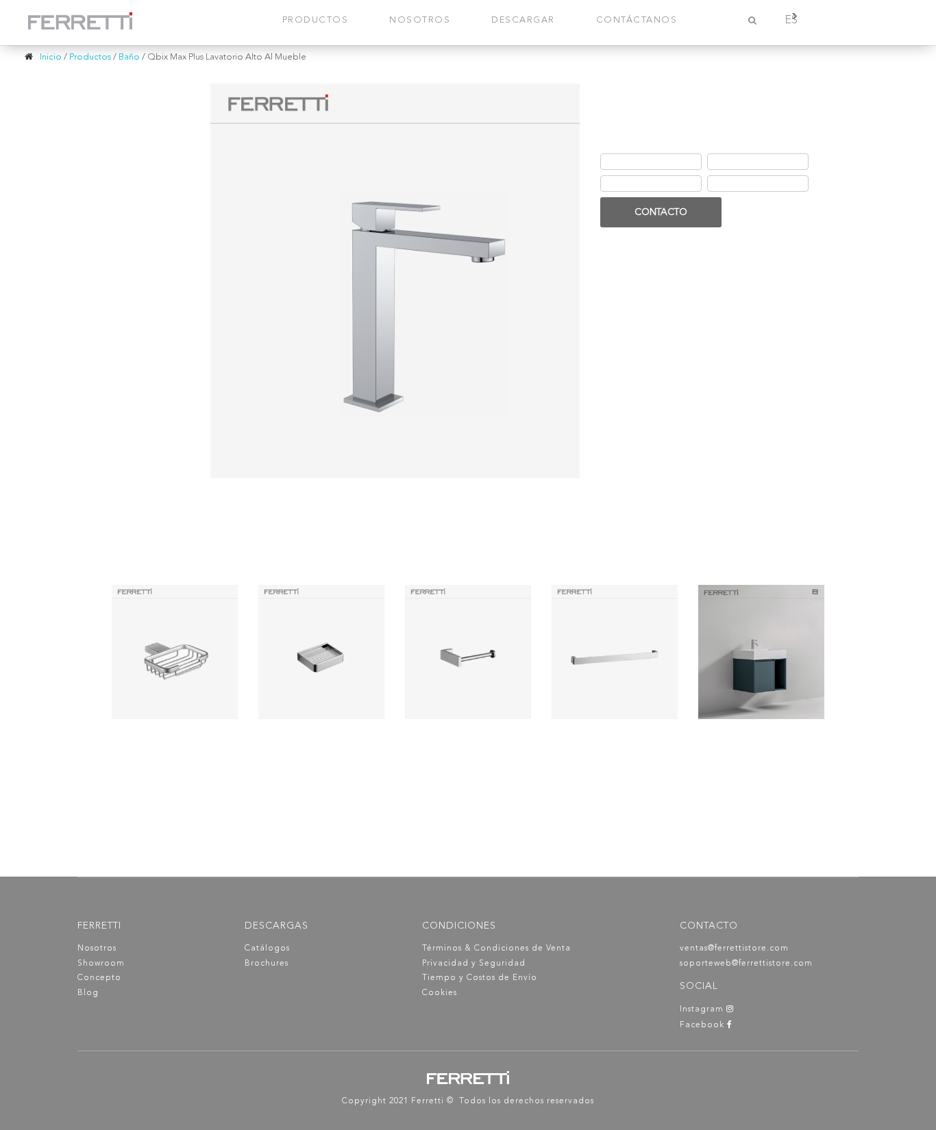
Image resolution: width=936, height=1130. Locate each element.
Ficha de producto (643, 162)
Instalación (735, 162)
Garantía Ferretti (639, 184)
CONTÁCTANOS (637, 20)
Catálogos (267, 948)
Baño (129, 57)
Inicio (51, 57)
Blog (88, 993)
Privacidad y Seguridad (474, 963)
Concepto (99, 978)
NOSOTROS (419, 20)
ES (791, 20)
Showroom (101, 963)
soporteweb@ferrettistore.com (746, 963)
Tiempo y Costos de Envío (479, 978)
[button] (712, 192)
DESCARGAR (523, 20)
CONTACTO (661, 212)
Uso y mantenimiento (755, 184)
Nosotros (96, 948)
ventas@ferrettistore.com (734, 948)
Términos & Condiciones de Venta (496, 948)
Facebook (703, 1025)
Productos (90, 57)
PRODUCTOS (315, 20)
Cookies (439, 993)
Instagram (703, 1009)
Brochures (266, 963)
